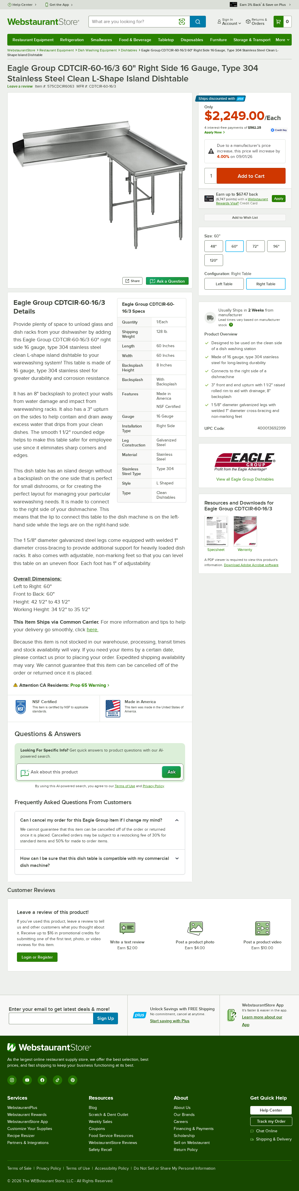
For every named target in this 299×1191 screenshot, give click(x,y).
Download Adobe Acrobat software (251, 565)
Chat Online (266, 1131)
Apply (280, 199)
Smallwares (101, 39)
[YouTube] (27, 1080)
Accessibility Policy (112, 1168)
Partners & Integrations (28, 1142)
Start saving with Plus (170, 1020)
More (280, 39)
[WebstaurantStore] (80, 1047)
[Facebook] (42, 1080)
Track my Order (271, 1121)
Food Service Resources (111, 1135)
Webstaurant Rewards (27, 1114)
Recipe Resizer (21, 1135)
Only (208, 107)
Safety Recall (100, 1149)
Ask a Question (171, 281)
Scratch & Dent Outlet (108, 1114)
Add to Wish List (245, 217)
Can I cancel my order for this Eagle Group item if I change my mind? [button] (91, 820)
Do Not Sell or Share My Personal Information (174, 1168)
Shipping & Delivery (274, 1139)
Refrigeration (72, 39)
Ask (171, 772)
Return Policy (186, 1149)
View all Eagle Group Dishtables (245, 479)
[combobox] (139, 21)
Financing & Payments (194, 1128)
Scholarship (184, 1135)
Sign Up (105, 1018)
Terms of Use (125, 786)
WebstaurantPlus (22, 1107)
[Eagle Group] (245, 460)
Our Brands (184, 1114)
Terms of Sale (19, 1168)
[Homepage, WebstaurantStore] (43, 21)
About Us (182, 1107)
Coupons (97, 1128)
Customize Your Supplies (29, 1128)
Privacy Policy (153, 786)
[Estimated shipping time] (231, 324)
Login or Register (37, 957)
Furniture (218, 39)
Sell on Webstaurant (192, 1142)
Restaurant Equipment (33, 39)
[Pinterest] (72, 1080)
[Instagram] (12, 1080)
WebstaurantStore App (27, 1121)
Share (135, 281)
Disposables (192, 39)
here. (92, 629)
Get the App (59, 5)
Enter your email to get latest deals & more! (59, 1009)
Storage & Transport (252, 39)
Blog (93, 1107)
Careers (181, 1121)
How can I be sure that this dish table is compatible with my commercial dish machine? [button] (94, 862)
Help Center (23, 5)
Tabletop (166, 39)
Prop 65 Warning (88, 685)
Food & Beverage (135, 39)
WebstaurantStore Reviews (113, 1142)
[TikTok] (57, 1080)
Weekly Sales (100, 1121)
